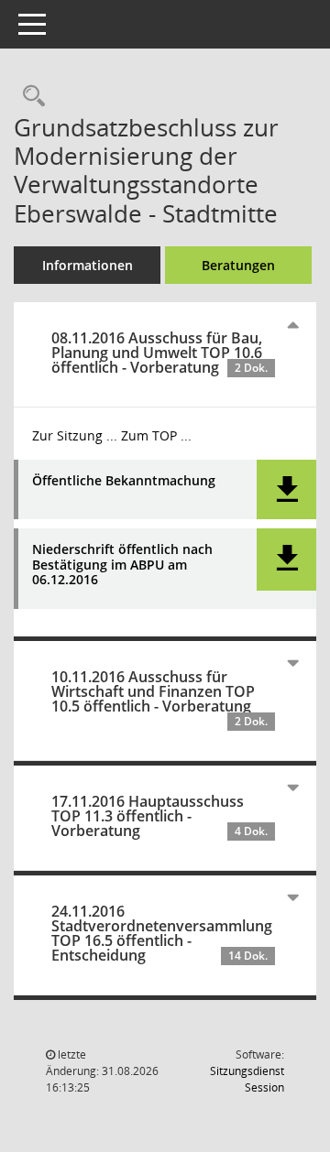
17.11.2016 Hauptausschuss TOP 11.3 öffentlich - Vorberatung (159, 816)
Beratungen (238, 265)
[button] (286, 489)
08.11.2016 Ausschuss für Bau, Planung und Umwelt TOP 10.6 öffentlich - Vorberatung (159, 352)
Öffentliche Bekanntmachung (123, 481)
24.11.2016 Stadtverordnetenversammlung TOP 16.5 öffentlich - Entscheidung (161, 933)
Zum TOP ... (156, 435)
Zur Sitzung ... (74, 435)
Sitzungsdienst (247, 1079)
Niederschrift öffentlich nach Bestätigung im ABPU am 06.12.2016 (122, 565)
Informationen (87, 265)
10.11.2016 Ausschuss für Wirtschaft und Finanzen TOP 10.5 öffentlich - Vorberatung (159, 698)
